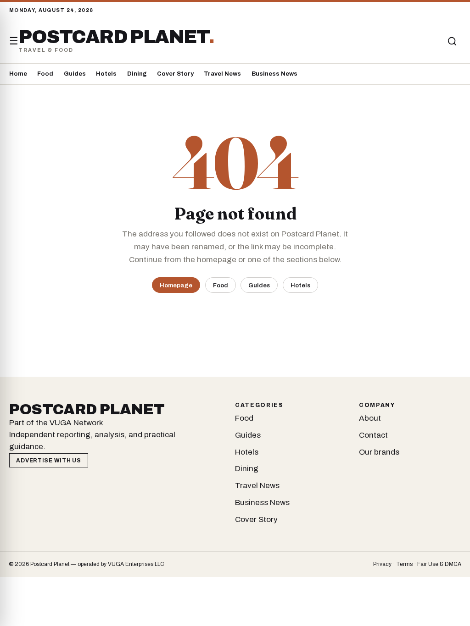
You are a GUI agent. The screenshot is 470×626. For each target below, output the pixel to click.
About (370, 418)
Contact (373, 435)
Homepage (176, 285)
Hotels (106, 74)
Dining (137, 74)
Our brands (379, 452)
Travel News (222, 74)
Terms (404, 564)
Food (45, 74)
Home (18, 74)
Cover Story (175, 74)
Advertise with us (48, 460)
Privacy (382, 564)
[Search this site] (452, 41)
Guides (75, 74)
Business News (274, 74)
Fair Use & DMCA (439, 564)
